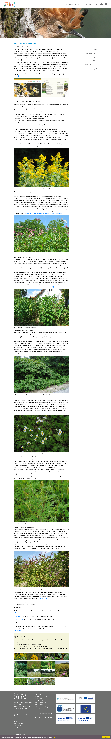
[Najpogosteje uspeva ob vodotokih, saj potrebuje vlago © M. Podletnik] (20, 665)
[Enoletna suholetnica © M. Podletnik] (34, 673)
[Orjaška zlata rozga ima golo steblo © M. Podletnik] (20, 656)
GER (85, 4)
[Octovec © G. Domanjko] (48, 681)
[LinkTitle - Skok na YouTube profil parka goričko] (66, 4)
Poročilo (17, 616)
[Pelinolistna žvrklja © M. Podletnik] (20, 681)
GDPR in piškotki (18, 725)
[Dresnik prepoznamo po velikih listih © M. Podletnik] (20, 673)
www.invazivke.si (42, 598)
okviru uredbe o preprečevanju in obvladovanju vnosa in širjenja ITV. (43, 213)
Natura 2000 (38, 694)
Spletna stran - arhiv (40, 711)
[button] (101, 4)
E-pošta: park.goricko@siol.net (22, 706)
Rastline (24, 46)
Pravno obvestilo (18, 723)
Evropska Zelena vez (40, 702)
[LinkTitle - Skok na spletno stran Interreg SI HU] (65, 718)
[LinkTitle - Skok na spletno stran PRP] (86, 698)
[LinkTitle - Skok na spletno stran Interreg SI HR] (86, 718)
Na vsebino (72, 4)
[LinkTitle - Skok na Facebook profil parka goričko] (61, 4)
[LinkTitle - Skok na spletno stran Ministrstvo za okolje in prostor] (65, 698)
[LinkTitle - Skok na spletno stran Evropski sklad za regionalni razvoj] (65, 708)
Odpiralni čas (17, 727)
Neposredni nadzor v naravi (21, 732)
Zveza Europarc (39, 704)
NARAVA (18, 46)
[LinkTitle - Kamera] (23, 715)
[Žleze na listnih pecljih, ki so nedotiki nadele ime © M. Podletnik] (62, 656)
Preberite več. (18, 613)
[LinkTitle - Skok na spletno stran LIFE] (86, 708)
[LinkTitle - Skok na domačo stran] (9, 4)
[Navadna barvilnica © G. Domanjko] (34, 681)
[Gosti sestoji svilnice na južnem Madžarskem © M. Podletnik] (62, 665)
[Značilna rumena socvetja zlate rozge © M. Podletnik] (34, 656)
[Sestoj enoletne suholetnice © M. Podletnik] (48, 673)
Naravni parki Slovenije (41, 696)
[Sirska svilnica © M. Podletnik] (34, 665)
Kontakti (16, 721)
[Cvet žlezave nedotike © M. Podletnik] (48, 656)
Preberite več (18, 630)
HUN (89, 4)
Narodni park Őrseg (40, 698)
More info (55, 737)
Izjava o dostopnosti (19, 734)
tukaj (20, 76)
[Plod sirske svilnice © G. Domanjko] (48, 665)
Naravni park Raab (40, 700)
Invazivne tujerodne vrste (32, 46)
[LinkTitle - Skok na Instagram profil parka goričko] (63, 4)
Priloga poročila (19, 619)
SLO (78, 4)
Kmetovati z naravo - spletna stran (44, 717)
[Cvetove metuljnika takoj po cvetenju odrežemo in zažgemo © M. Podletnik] (62, 673)
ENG (81, 4)
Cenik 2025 (17, 730)
